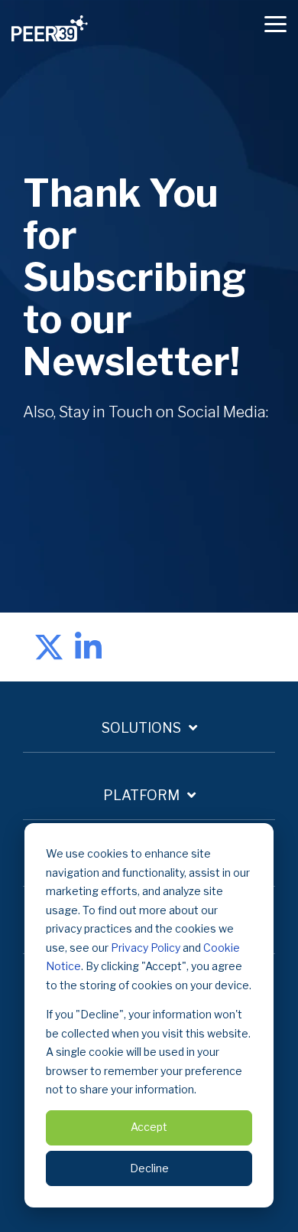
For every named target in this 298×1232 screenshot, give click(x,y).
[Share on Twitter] (49, 647)
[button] (275, 23)
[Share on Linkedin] (88, 647)
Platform (141, 795)
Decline (149, 1168)
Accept (149, 1126)
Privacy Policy (145, 947)
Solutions (141, 728)
